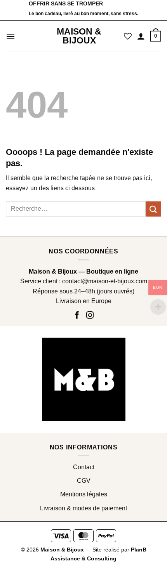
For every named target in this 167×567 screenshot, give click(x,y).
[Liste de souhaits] (128, 36)
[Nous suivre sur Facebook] (78, 316)
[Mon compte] (141, 36)
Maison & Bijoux (79, 36)
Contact (83, 467)
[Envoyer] (153, 209)
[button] (10, 36)
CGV (83, 480)
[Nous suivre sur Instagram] (90, 316)
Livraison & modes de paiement (83, 508)
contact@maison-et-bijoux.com (104, 281)
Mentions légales (83, 494)
